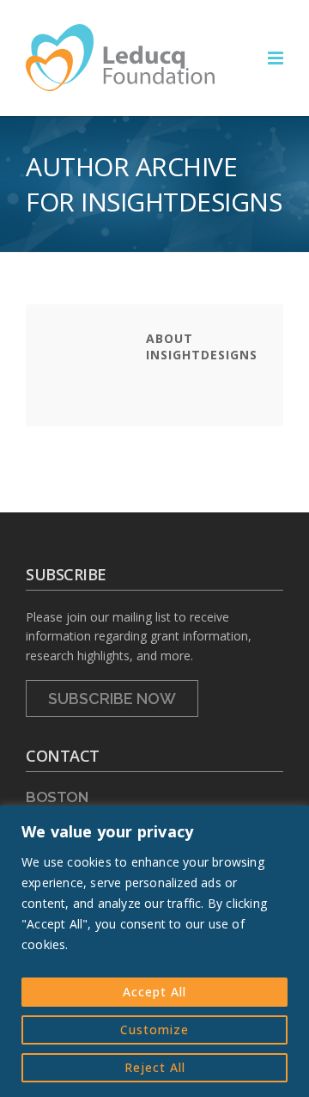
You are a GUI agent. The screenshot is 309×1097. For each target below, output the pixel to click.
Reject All (154, 1067)
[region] (154, 951)
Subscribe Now (112, 698)
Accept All (154, 992)
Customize (154, 1029)
